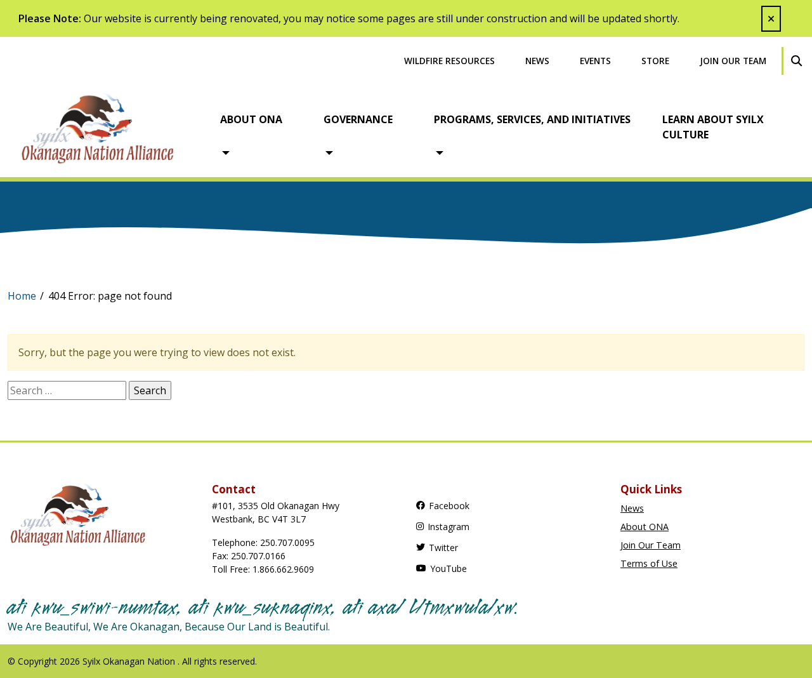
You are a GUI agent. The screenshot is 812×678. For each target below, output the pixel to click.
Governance (358, 119)
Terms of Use (649, 563)
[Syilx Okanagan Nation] (107, 128)
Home (22, 296)
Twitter (443, 548)
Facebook (449, 506)
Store (655, 61)
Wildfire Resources (449, 61)
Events (595, 61)
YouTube (448, 568)
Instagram (448, 527)
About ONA (251, 119)
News (537, 61)
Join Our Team (733, 61)
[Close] (771, 19)
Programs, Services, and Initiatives (532, 119)
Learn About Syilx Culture (713, 127)
